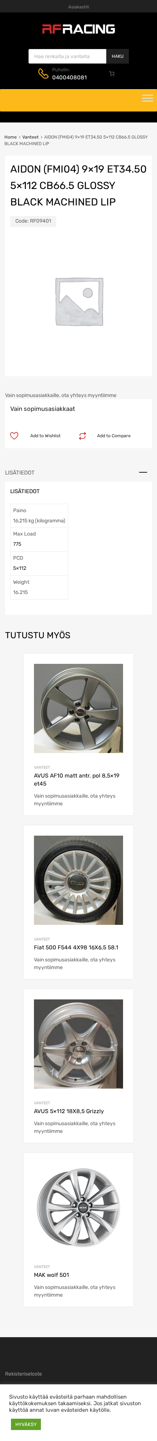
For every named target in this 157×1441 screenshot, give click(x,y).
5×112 (19, 568)
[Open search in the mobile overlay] (78, 56)
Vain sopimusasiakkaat (42, 408)
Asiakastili (78, 7)
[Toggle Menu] (147, 100)
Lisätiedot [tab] (20, 472)
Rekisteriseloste (23, 1374)
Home (10, 137)
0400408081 (69, 77)
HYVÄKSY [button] (26, 1424)
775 (17, 544)
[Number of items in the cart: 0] (112, 73)
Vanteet (30, 137)
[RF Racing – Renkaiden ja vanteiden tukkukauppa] (78, 33)
